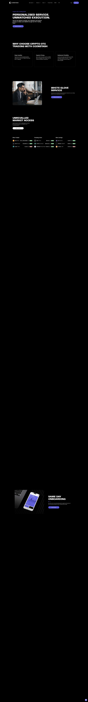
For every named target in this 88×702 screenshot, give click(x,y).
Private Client (50, 2)
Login (71, 2)
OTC (59, 2)
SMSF (55, 2)
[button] (86, 700)
